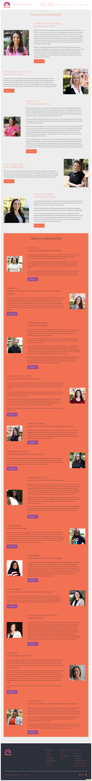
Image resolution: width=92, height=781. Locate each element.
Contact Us (82, 4)
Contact (38, 61)
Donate (50, 4)
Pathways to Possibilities (79, 765)
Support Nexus (72, 4)
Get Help (43, 4)
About (64, 4)
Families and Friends (64, 756)
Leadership (48, 756)
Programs (57, 4)
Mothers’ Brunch (78, 756)
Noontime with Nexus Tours (80, 763)
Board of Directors (50, 758)
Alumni (61, 758)
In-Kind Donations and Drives (80, 760)
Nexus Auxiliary (77, 758)
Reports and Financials (51, 760)
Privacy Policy (49, 763)
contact (8, 90)
